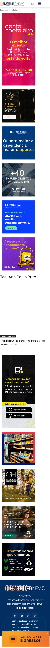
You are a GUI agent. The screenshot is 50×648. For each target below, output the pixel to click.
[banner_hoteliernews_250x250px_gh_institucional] (18, 485)
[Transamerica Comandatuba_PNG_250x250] (18, 522)
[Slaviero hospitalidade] (18, 179)
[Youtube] (21, 616)
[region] (25, 629)
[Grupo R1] (18, 391)
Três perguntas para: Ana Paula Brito (22, 340)
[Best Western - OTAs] (18, 142)
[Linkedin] (28, 616)
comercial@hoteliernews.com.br (25, 603)
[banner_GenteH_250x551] (18, 49)
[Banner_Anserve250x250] (18, 448)
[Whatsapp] (34, 616)
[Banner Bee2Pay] (18, 253)
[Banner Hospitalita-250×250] (18, 105)
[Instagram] (15, 616)
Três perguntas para (8, 336)
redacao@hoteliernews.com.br (25, 599)
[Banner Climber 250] (18, 216)
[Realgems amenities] (18, 559)
